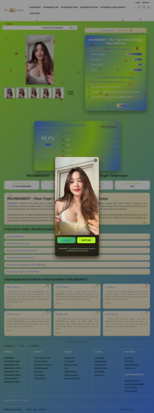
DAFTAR (86, 240)
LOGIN (66, 240)
